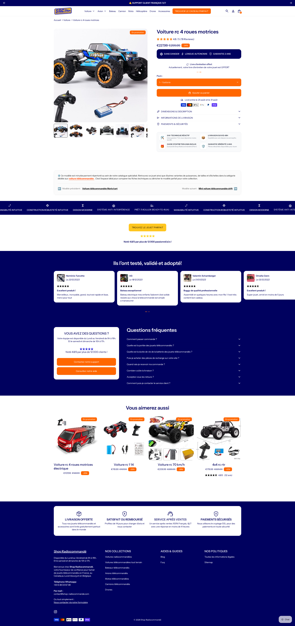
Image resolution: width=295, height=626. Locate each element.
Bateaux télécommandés (117, 567)
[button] (61, 131)
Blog (163, 556)
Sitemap (209, 562)
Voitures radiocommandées (118, 556)
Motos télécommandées (117, 578)
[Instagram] (55, 611)
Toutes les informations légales (219, 556)
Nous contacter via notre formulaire (71, 602)
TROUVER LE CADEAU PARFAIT (191, 11)
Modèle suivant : (209, 188)
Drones (108, 589)
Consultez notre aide (86, 371)
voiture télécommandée (81, 178)
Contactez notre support (86, 361)
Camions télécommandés (117, 584)
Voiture (66, 20)
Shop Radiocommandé (151, 620)
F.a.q (163, 562)
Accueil (57, 20)
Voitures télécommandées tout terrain (123, 562)
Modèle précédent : (88, 188)
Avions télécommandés (116, 573)
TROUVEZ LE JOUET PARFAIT (147, 227)
